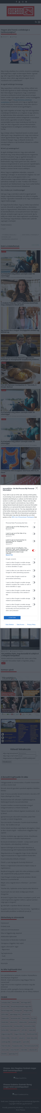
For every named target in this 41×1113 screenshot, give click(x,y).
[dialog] (20, 556)
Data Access (20, 624)
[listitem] (20, 523)
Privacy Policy (31, 624)
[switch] (33, 527)
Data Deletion (10, 624)
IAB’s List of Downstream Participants (23, 517)
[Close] (37, 489)
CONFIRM (12, 617)
